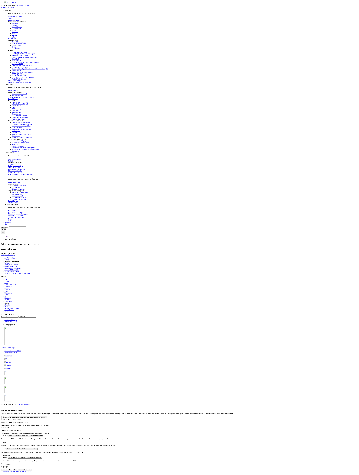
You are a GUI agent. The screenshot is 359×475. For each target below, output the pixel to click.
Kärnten (14, 25)
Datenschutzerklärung (10, 352)
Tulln (6, 306)
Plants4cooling (16, 60)
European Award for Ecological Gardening (21, 174)
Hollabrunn (7, 289)
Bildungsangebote (17, 95)
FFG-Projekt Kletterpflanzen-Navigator (23, 54)
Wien (13, 37)
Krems (6, 294)
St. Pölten (7, 305)
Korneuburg (8, 293)
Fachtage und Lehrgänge (15, 166)
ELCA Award (16, 48)
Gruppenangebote (13, 202)
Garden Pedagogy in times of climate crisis (24, 57)
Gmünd (6, 288)
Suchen (3, 229)
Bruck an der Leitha (10, 284)
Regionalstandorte (13, 20)
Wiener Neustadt (9, 310)
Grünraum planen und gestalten (21, 126)
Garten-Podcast (16, 105)
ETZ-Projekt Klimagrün (19, 74)
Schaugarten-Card (17, 196)
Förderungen (16, 131)
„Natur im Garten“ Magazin (20, 104)
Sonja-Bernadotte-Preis (19, 43)
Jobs (9, 220)
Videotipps (15, 110)
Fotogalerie (7, 222)
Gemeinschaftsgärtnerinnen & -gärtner (19, 82)
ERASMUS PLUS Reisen (20, 55)
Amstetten (7, 281)
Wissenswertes (16, 112)
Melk (6, 296)
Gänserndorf (8, 286)
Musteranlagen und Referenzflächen (22, 134)
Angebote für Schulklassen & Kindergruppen (25, 149)
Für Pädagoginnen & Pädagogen (17, 214)
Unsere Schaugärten (14, 182)
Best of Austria (16, 45)
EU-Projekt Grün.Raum (19, 75)
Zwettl (6, 311)
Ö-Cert (14, 47)
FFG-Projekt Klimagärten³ (20, 52)
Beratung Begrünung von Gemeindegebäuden (25, 62)
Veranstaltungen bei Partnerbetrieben (23, 97)
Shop (6, 224)
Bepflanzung (16, 136)
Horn (6, 291)
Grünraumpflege (17, 127)
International (12, 38)
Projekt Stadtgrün (17, 70)
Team (9, 18)
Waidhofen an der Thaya (11, 308)
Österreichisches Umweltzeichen (21, 42)
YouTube (5, 466)
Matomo (5, 442)
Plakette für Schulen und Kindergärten (23, 147)
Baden (6, 283)
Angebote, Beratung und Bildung (22, 124)
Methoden (15, 144)
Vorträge (10, 161)
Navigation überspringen (8, 7)
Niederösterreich (17, 27)
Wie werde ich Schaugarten (20, 192)
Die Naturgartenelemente (19, 115)
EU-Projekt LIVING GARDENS (22, 67)
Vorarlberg (15, 35)
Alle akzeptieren (18, 470)
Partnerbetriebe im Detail (19, 94)
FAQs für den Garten (18, 119)
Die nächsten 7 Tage (10, 321)
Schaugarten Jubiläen (18, 189)
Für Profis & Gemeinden (15, 212)
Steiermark (15, 32)
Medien (5, 457)
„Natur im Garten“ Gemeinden (21, 122)
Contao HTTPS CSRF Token (12, 419)
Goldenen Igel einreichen (19, 197)
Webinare (11, 164)
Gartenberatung (16, 114)
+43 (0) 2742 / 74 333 (23, 5)
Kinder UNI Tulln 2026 (15, 171)
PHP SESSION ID (8, 427)
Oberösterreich (16, 28)
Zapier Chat (6, 455)
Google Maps (7, 468)
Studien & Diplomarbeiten (16, 217)
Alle (5, 279)
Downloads (15, 151)
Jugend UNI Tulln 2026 (15, 172)
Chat (4, 449)
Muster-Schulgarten (18, 146)
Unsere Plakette (12, 90)
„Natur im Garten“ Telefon (20, 102)
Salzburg (14, 30)
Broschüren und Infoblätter (20, 117)
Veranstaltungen (13, 201)
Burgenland (15, 23)
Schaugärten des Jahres (19, 185)
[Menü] (3, 232)
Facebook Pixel (7, 464)
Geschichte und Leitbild (15, 16)
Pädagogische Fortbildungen (20, 142)
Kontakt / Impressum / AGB (12, 351)
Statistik (5, 435)
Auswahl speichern (6, 470)
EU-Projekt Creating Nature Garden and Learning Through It (30, 69)
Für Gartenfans (12, 210)
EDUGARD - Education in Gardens (23, 77)
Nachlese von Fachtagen (15, 215)
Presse (10, 219)
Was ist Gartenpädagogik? (19, 141)
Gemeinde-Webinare (14, 167)
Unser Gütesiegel (13, 99)
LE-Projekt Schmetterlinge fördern (22, 65)
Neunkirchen (8, 301)
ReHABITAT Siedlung (19, 79)
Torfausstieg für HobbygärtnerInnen (22, 72)
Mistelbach (7, 298)
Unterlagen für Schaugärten (20, 199)
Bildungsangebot (17, 194)
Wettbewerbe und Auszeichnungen (22, 129)
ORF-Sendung (16, 109)
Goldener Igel (16, 187)
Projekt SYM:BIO (17, 64)
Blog (13, 107)
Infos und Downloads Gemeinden (22, 137)
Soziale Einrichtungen (14, 80)
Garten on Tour (16, 132)
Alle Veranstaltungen (14, 159)
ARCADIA (15, 59)
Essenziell (6, 417)
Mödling (7, 300)
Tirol (13, 33)
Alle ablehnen (27, 470)
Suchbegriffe (4, 227)
